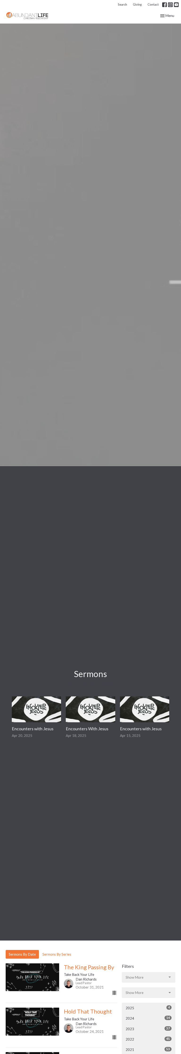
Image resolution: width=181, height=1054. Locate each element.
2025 (148, 1008)
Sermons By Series (56, 954)
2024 (148, 1018)
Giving (137, 4)
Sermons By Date (22, 954)
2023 (148, 1028)
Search (122, 4)
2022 (148, 1039)
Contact (153, 4)
